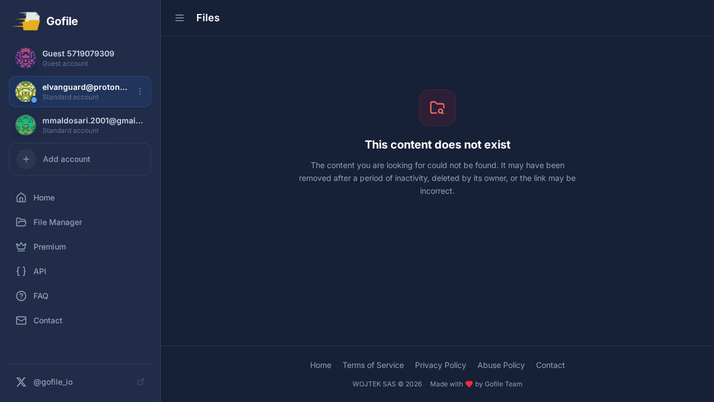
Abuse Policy (501, 365)
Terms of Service (373, 365)
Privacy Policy (440, 365)
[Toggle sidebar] (180, 18)
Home (320, 365)
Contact (550, 365)
